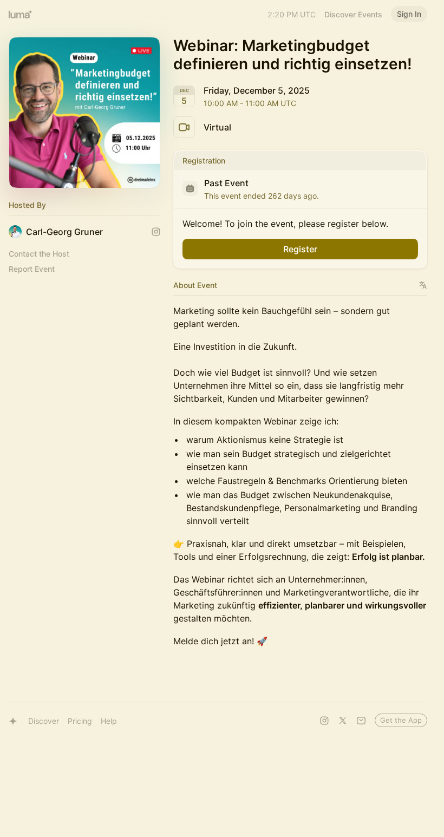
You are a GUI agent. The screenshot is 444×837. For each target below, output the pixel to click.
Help (109, 720)
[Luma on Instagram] (324, 720)
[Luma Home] (20, 14)
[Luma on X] (343, 720)
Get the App (401, 720)
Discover (43, 720)
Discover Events (353, 14)
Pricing (80, 720)
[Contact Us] (361, 720)
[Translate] (423, 285)
